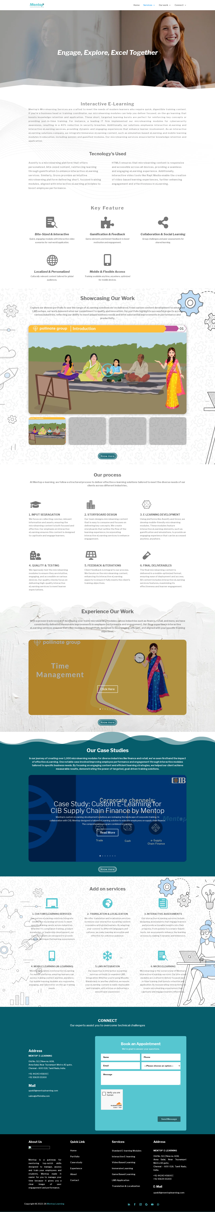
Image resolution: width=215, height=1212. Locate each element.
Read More (107, 832)
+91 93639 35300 (38, 1077)
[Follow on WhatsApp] (158, 1204)
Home (137, 5)
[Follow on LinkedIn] (129, 1204)
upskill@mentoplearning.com (43, 1090)
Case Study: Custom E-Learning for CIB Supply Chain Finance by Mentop (108, 807)
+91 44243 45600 (38, 1074)
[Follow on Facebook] (134, 1204)
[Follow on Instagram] (140, 1204)
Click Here (107, 689)
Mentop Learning (55, 1203)
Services (147, 5)
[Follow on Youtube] (152, 1204)
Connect (179, 5)
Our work (163, 5)
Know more (107, 456)
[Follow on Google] (146, 1204)
